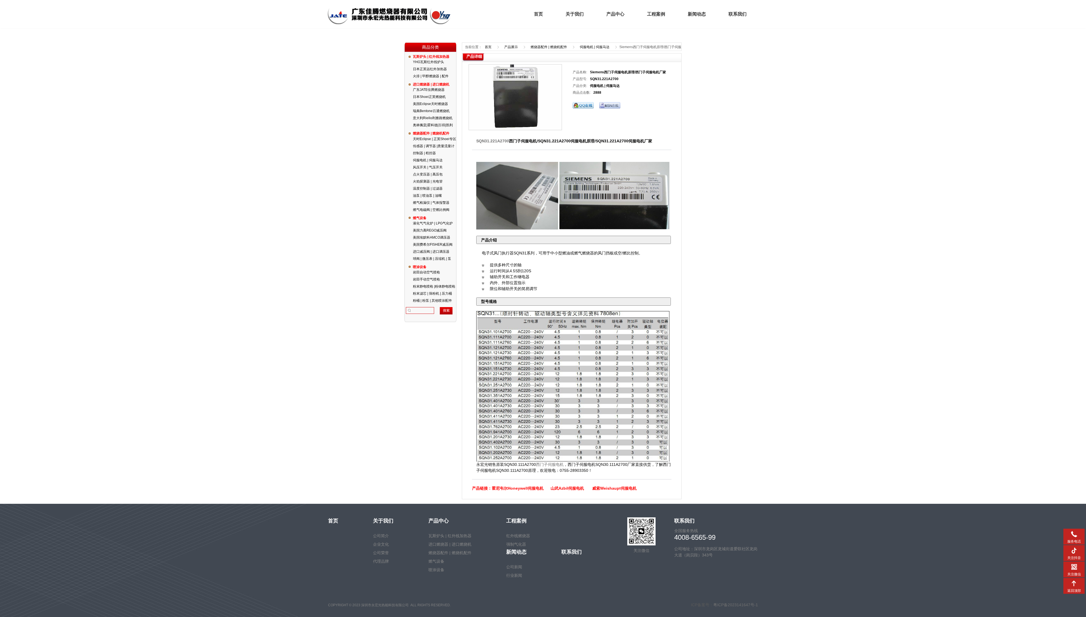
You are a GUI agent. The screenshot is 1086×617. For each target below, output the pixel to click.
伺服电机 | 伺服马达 (428, 160)
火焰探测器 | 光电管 (428, 181)
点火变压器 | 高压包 (428, 174)
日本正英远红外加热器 (430, 69)
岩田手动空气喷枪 (426, 279)
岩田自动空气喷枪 (426, 272)
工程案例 (656, 14)
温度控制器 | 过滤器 (428, 188)
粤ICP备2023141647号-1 (735, 605)
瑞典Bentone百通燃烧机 (431, 111)
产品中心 (615, 14)
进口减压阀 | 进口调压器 (431, 252)
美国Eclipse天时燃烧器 (430, 104)
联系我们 (738, 14)
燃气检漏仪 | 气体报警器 (431, 203)
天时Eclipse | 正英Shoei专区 (434, 139)
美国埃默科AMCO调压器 (431, 237)
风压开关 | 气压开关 (428, 167)
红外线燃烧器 (518, 536)
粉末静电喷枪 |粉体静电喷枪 (434, 286)
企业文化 (381, 544)
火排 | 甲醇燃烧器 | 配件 (431, 76)
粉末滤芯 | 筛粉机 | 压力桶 (432, 293)
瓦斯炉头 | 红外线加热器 (431, 57)
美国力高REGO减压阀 (430, 230)
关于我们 (575, 14)
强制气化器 (516, 544)
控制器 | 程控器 (424, 153)
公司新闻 (514, 567)
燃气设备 (419, 218)
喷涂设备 (419, 267)
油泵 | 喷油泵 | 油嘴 (427, 196)
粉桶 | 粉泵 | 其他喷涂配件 (432, 301)
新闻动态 (697, 14)
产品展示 (511, 47)
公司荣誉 (381, 552)
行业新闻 (514, 575)
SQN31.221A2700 (492, 141)
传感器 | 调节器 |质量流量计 (433, 146)
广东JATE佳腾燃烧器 (429, 90)
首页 (538, 14)
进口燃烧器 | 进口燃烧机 (431, 84)
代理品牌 (381, 561)
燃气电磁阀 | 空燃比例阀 (431, 210)
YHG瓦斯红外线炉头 (428, 62)
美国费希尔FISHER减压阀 (433, 245)
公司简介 (381, 536)
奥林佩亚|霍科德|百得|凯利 (433, 125)
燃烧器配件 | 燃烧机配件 (431, 133)
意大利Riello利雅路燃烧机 (433, 118)
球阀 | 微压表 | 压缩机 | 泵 (432, 259)
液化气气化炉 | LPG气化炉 (433, 223)
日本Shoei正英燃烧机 (429, 97)
